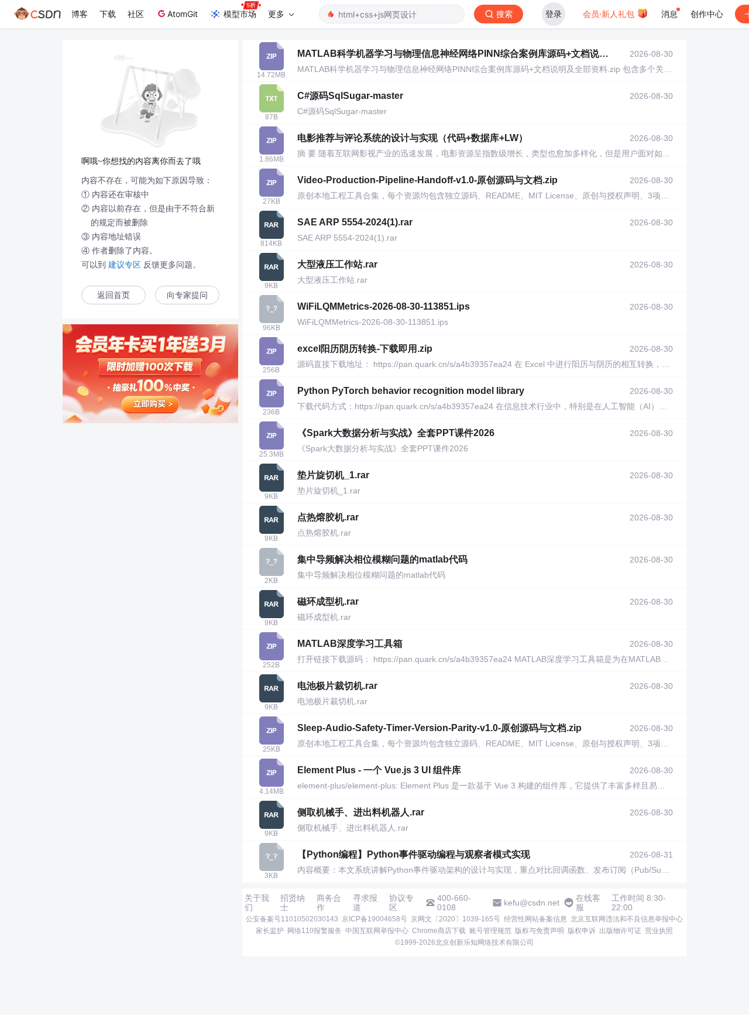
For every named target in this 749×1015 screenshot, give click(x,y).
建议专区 (124, 264)
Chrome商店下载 (439, 931)
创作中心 (706, 14)
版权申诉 (582, 931)
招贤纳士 (292, 902)
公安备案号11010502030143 (292, 919)
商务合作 (329, 902)
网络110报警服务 (314, 931)
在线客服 (588, 902)
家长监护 (270, 931)
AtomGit (182, 14)
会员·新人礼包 (610, 14)
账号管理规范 (490, 931)
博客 (79, 14)
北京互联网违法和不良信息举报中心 (627, 919)
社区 (136, 14)
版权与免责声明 (539, 931)
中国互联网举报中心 (376, 931)
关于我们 (257, 902)
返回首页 (113, 295)
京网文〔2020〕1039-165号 (455, 919)
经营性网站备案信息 (535, 919)
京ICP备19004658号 (374, 919)
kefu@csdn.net (531, 902)
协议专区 (401, 902)
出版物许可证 (620, 931)
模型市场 (240, 14)
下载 (107, 14)
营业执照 (659, 931)
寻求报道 (365, 902)
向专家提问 (187, 295)
